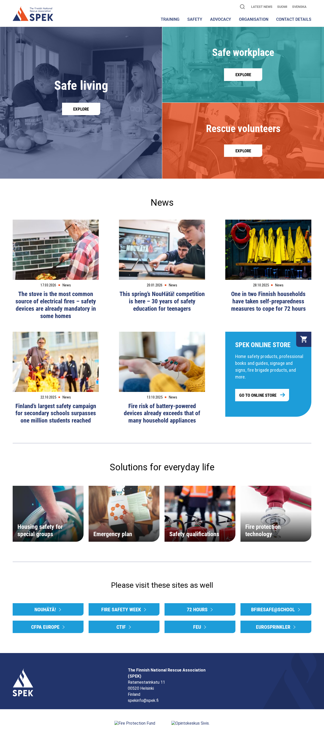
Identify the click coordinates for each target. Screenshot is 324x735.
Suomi (282, 7)
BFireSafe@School (273, 609)
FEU (197, 627)
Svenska (299, 7)
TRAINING (170, 19)
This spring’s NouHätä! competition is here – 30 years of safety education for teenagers (162, 301)
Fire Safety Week (121, 609)
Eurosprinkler (274, 627)
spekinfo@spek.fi (143, 700)
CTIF (121, 627)
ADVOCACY (220, 19)
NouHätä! (45, 609)
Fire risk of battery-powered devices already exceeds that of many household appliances (162, 413)
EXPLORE (81, 109)
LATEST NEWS (261, 7)
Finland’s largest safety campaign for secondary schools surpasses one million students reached (55, 413)
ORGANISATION (253, 19)
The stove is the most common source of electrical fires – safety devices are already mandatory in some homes (55, 304)
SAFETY (194, 19)
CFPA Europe (46, 627)
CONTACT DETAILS (293, 19)
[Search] (242, 7)
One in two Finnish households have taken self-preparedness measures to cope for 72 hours (268, 301)
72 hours (198, 609)
